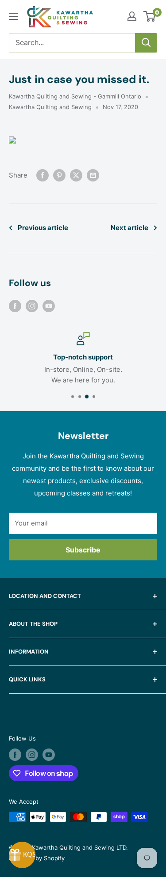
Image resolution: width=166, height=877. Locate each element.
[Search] (146, 43)
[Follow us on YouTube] (48, 305)
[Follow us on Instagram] (32, 305)
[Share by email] (93, 175)
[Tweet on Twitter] (76, 175)
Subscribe (83, 549)
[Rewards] (22, 855)
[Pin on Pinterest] (59, 175)
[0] (149, 16)
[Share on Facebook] (42, 175)
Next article (129, 227)
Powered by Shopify (37, 858)
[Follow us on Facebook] (15, 305)
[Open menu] (13, 16)
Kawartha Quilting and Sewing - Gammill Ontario (75, 96)
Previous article (43, 227)
